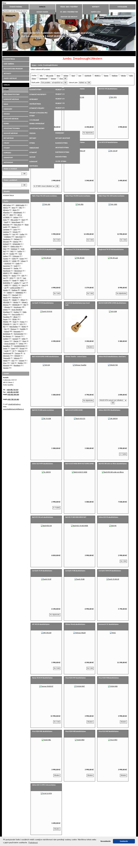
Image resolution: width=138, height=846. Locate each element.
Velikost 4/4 (59, 108)
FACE (12, 251)
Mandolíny (8, 109)
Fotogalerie (122, 7)
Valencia (16, 358)
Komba (6, 123)
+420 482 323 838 (12, 392)
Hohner (5, 276)
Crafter (22, 234)
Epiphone (14, 249)
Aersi (58, 75)
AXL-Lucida (49, 75)
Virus (61, 78)
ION (23, 276)
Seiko (23, 339)
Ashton (66, 75)
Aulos (5, 220)
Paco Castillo (16, 314)
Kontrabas (34, 166)
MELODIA (6, 302)
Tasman (53, 78)
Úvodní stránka (15, 7)
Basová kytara (61, 157)
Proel (14, 322)
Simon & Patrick (9, 343)
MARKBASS (19, 293)
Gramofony (8, 157)
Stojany (7, 148)
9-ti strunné (34, 120)
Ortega (5, 310)
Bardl (6, 222)
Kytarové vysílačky (37, 108)
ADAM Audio (20, 205)
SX (13, 351)
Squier (5, 348)
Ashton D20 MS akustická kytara (108, 517)
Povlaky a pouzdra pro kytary (38, 114)
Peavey (5, 319)
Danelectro (6, 239)
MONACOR (16, 305)
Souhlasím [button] (124, 841)
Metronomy (8, 162)
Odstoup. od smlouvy (69, 17)
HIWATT (16, 273)
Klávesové (33, 162)
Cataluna (6, 232)
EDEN (5, 246)
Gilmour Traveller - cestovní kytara (75, 356)
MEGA (23, 300)
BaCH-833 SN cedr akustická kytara (42, 517)
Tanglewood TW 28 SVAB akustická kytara (111, 249)
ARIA (11, 215)
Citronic (15, 232)
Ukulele (7, 114)
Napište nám (95, 12)
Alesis (15, 210)
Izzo (4, 278)
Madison (115, 75)
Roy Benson (7, 336)
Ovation (16, 312)
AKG (20, 208)
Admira (5, 208)
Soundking (6, 346)
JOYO (11, 278)
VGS (12, 360)
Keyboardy (34, 99)
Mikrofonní (34, 148)
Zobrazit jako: (73, 82)
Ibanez (106, 75)
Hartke (16, 268)
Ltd (5, 288)
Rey (5, 329)
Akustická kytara (62, 148)
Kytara (32, 143)
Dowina (15, 242)
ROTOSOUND (18, 334)
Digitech (17, 239)
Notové (32, 157)
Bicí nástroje (9, 138)
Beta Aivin (17, 225)
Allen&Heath (17, 212)
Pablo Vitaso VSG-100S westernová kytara (111, 196)
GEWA (14, 261)
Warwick (6, 365)
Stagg (13, 348)
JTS (18, 278)
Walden (20, 363)
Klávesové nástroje (11, 99)
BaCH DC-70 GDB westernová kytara (43, 410)
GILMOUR (88, 75)
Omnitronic (17, 307)
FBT (4, 254)
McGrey (5, 300)
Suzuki (6, 351)
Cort (79, 75)
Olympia (7, 307)
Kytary (34, 65)
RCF (4, 327)
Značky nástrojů (10, 78)
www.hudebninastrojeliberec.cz (13, 409)
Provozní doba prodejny (13, 69)
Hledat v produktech (10, 180)
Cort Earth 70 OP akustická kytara (42, 571)
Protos (22, 322)
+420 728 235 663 (13, 399)
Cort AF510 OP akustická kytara (108, 142)
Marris (5, 295)
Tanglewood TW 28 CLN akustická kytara (44, 249)
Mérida (123, 75)
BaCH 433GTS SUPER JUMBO (74, 410)
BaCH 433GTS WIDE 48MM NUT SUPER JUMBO (79, 464)
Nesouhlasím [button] (106, 841)
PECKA (14, 319)
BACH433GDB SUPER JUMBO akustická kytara (112, 303)
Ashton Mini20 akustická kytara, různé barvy (112, 356)
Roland (6, 331)
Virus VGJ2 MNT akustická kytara (108, 731)
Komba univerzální (37, 123)
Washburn (17, 365)
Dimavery (6, 242)
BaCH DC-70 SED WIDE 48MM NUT (75, 517)
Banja (6, 104)
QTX (21, 324)
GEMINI (5, 261)
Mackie (5, 290)
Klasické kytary (35, 90)
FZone (22, 259)
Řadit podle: (36, 82)
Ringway (13, 329)
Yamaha (5, 368)
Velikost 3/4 (59, 99)
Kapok (14, 280)
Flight (14, 259)
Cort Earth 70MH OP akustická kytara (110, 571)
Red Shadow (14, 327)
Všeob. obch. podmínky (69, 7)
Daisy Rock (19, 237)
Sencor (6, 341)
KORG (22, 280)
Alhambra (6, 212)
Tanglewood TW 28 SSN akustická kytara (77, 249)
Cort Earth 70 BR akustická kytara (75, 571)
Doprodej (7, 153)
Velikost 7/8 (59, 103)
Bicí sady (33, 138)
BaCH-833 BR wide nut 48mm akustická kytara (113, 464)
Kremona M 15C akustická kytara (108, 624)
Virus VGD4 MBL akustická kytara (42, 731)
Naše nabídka (9, 64)
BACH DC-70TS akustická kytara (108, 89)
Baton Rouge (16, 222)
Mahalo (23, 290)
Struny (6, 143)
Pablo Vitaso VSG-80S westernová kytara (77, 196)
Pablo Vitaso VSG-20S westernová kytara (44, 196)
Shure (24, 341)
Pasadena (6, 317)
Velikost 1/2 (59, 94)
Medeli (14, 300)
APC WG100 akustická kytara (40, 624)
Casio (15, 229)
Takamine (21, 351)
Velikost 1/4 (59, 90)
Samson (17, 336)
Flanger (5, 259)
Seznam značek (42, 12)
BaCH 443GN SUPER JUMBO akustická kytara (45, 356)
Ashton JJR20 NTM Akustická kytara (109, 410)
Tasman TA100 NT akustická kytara (42, 678)
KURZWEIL (6, 283)
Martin (5, 297)
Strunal (22, 348)
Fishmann (16, 256)
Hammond (6, 268)
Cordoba (5, 234)
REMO (24, 327)
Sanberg (5, 339)
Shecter (15, 341)
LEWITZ (15, 285)
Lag (24, 283)
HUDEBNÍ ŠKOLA (9, 59)
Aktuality (7, 73)
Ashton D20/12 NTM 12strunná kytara (44, 785)
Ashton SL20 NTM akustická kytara (42, 464)
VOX (12, 363)
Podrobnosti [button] (33, 843)
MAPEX (9, 293)
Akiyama (6, 210)
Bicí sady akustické (62, 138)
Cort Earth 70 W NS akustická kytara (43, 303)
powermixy (59, 133)
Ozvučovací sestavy (37, 128)
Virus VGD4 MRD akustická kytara (75, 731)
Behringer (6, 225)
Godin (18, 263)
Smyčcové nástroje (11, 119)
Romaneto (17, 331)
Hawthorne (6, 271)
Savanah (15, 339)
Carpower (6, 229)
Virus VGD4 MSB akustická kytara (109, 678)
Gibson (23, 261)
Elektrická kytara (62, 152)
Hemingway (18, 271)
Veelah (5, 360)
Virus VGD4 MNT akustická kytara (75, 678)
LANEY (6, 285)
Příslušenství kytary (12, 94)
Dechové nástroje (11, 133)
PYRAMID (6, 324)
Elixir (4, 249)
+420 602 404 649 (13, 394)
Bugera (14, 227)
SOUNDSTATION (19, 346)
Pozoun (32, 133)
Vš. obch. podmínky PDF (69, 12)
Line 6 (24, 285)
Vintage (21, 360)
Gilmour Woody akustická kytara (75, 624)
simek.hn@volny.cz (14, 404)
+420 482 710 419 (12, 390)
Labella (16, 283)
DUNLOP (6, 244)
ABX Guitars (7, 205)
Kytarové (33, 152)
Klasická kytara (61, 143)
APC (41, 75)
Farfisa (20, 251)
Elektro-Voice (15, 246)
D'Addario (7, 237)
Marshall (15, 295)
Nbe (24, 305)
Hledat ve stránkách (10, 169)
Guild (15, 266)
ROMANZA (6, 334)
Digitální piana (35, 104)
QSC (14, 324)
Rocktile (22, 329)
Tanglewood (43, 78)
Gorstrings (6, 266)
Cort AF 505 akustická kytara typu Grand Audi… (77, 304)
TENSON (17, 356)
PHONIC (5, 322)
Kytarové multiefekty (38, 94)
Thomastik (6, 358)
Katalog (42, 7)
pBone (15, 317)
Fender (12, 254)
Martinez (15, 297)
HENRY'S (98, 75)
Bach (73, 75)
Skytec (21, 343)
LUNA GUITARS (15, 288)
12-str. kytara (60, 161)
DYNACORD (16, 244)
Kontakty (95, 7)
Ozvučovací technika (12, 128)
